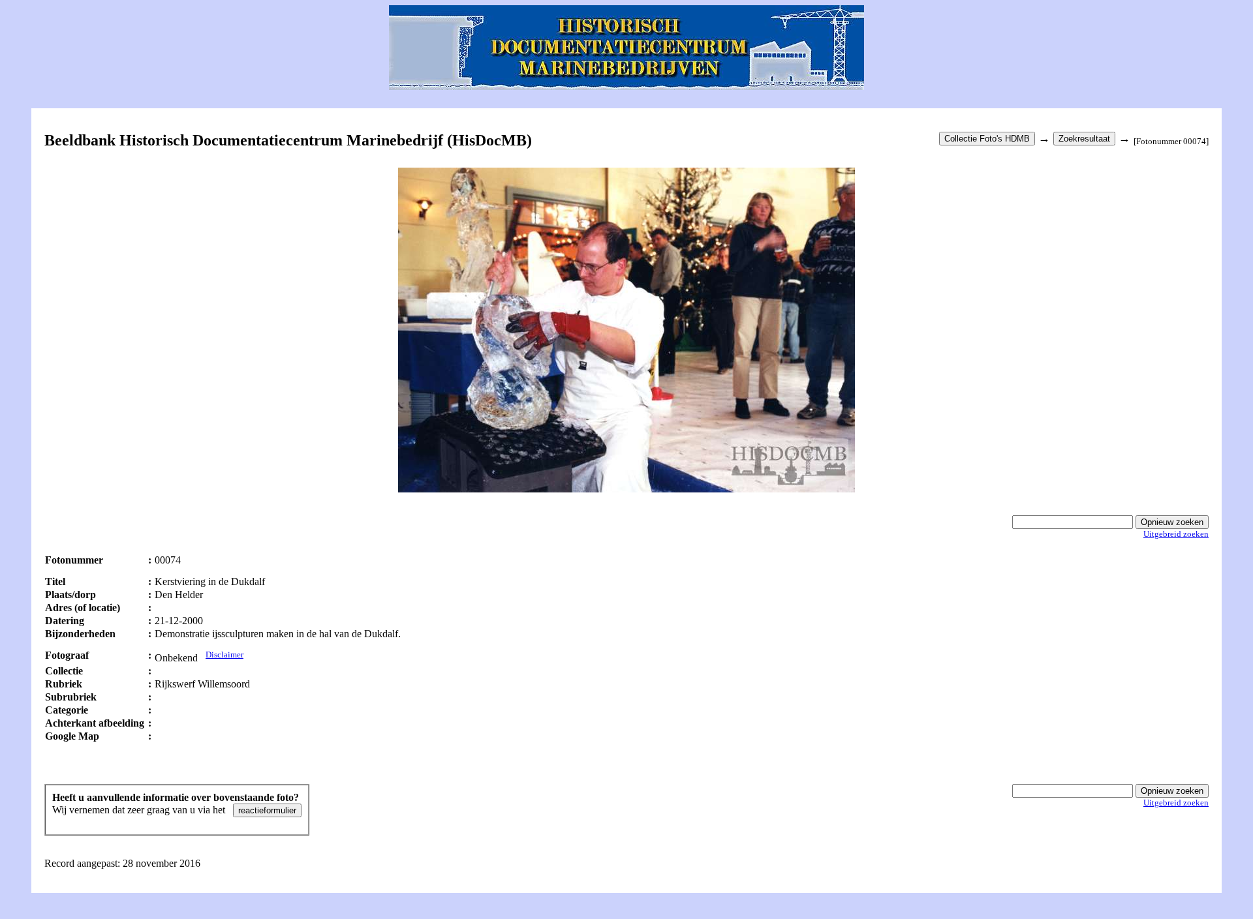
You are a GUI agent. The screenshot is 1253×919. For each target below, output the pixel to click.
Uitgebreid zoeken (1176, 534)
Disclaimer (224, 654)
